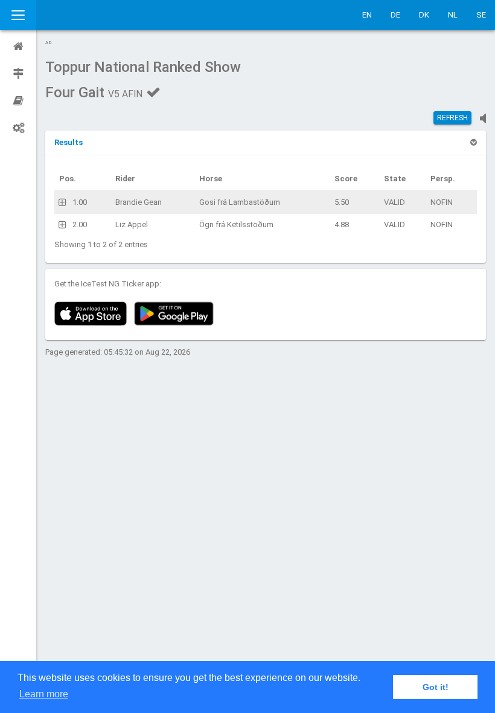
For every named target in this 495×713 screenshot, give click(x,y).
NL (453, 14)
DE (395, 14)
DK (424, 14)
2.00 (79, 224)
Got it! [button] (436, 687)
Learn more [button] (43, 694)
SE (481, 14)
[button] (68, 142)
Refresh (452, 118)
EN (367, 14)
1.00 (79, 202)
